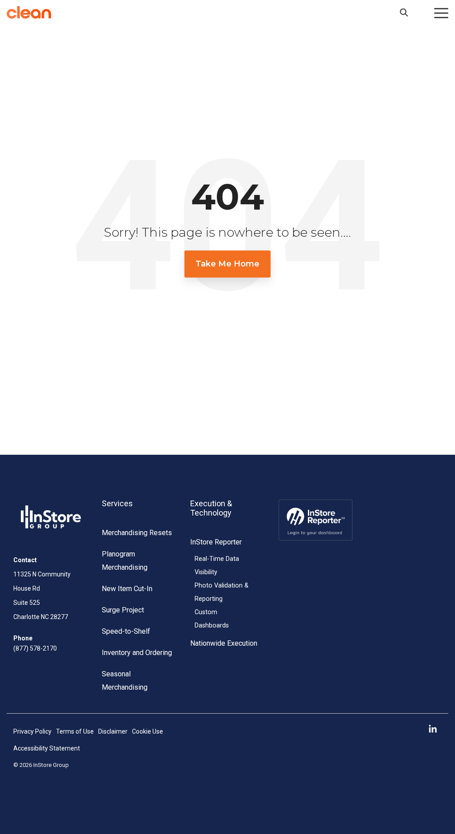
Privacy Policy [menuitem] (32, 731)
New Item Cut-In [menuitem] (127, 588)
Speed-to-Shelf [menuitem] (126, 631)
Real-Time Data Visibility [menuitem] (217, 565)
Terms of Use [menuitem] (75, 731)
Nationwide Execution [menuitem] (223, 643)
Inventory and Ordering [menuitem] (137, 652)
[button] (441, 12)
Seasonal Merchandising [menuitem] (125, 680)
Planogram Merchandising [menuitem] (125, 561)
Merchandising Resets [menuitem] (137, 532)
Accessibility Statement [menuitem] (46, 748)
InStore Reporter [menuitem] (216, 542)
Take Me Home (227, 264)
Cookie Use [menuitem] (147, 731)
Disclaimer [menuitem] (113, 731)
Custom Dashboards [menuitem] (212, 618)
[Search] (404, 12)
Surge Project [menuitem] (123, 610)
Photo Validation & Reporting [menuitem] (221, 592)
